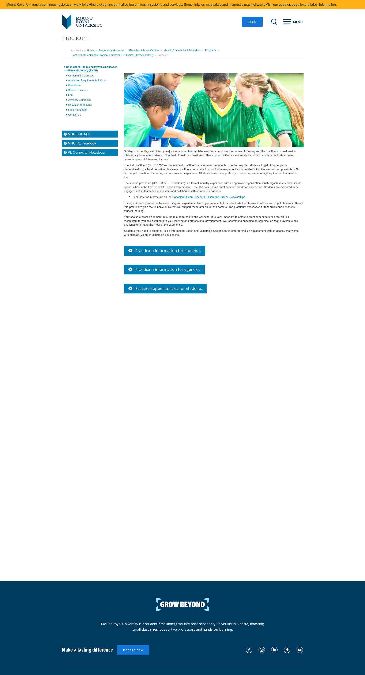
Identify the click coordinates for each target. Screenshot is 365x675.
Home (90, 50)
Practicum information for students (168, 250)
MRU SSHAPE (79, 133)
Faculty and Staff (77, 109)
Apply (252, 22)
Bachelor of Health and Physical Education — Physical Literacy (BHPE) (112, 55)
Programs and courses (112, 50)
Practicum (74, 85)
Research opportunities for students (168, 288)
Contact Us (74, 114)
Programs (210, 50)
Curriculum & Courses (81, 75)
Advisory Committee (79, 99)
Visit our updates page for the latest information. (301, 4)
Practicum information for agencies (167, 269)
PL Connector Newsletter (86, 152)
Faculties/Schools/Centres (144, 50)
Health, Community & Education (182, 50)
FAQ (70, 95)
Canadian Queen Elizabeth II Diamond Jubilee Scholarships (208, 197)
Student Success (77, 90)
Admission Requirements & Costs (87, 80)
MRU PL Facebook (82, 143)
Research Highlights (80, 104)
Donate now (133, 650)
